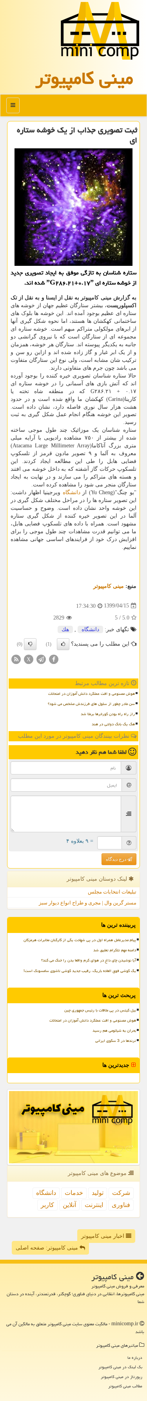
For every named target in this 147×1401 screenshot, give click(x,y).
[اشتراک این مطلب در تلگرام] (41, 659)
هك (65, 629)
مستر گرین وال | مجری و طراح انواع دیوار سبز (87, 903)
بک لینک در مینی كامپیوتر (120, 1367)
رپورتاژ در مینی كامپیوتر (121, 1377)
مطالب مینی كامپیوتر (125, 1386)
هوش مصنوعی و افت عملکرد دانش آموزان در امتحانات (91, 694)
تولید (97, 1192)
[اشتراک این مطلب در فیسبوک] (53, 659)
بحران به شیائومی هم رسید (114, 1030)
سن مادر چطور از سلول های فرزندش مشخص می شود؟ (91, 704)
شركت (121, 1192)
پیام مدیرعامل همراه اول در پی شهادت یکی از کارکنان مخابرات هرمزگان (80, 940)
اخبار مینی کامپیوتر (103, 1236)
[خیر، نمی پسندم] (30, 644)
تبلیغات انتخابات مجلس (112, 892)
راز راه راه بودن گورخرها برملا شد (108, 714)
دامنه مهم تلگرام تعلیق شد (114, 950)
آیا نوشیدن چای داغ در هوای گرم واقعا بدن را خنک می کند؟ (88, 960)
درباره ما (134, 1357)
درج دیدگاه (116, 859)
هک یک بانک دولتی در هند (113, 724)
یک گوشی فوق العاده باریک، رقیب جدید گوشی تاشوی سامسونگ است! (80, 971)
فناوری (121, 1205)
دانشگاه (71, 492)
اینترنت (94, 1205)
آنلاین (69, 1205)
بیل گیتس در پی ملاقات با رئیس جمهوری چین (100, 1010)
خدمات (74, 1192)
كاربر (47, 1205)
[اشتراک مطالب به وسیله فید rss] (16, 659)
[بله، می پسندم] (63, 644)
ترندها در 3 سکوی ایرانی (115, 1041)
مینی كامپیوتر (84, 78)
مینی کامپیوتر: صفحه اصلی (48, 1248)
